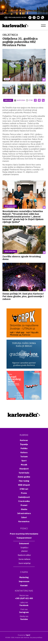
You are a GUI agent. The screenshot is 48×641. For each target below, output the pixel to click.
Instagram (24, 612)
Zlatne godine (24, 477)
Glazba (24, 509)
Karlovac (8, 100)
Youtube (24, 619)
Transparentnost (24, 538)
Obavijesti (24, 469)
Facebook (24, 605)
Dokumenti (24, 543)
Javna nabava (24, 559)
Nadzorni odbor (24, 555)
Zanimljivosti (24, 497)
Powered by (24, 635)
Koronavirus (23, 521)
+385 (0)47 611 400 (24, 598)
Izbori (24, 517)
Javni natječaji (24, 563)
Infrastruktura (24, 513)
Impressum (24, 581)
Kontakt (24, 585)
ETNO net (24, 489)
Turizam (24, 456)
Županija (24, 444)
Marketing (24, 577)
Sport (24, 460)
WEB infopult (24, 485)
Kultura (24, 452)
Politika (24, 448)
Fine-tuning (24, 481)
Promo (24, 493)
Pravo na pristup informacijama (24, 534)
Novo (7, 79)
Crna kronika (24, 501)
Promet (24, 505)
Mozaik (24, 464)
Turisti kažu (24, 473)
